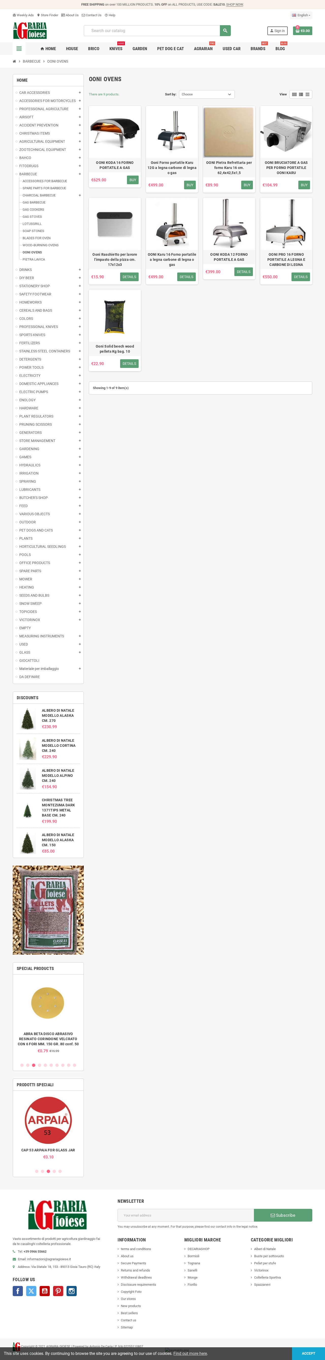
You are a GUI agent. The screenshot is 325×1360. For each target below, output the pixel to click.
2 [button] (27, 1065)
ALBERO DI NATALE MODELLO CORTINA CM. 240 (58, 745)
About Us (72, 15)
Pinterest (58, 1291)
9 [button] (68, 1065)
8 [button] (62, 1065)
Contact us (128, 1320)
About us (127, 1256)
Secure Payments (133, 1263)
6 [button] (51, 1065)
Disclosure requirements (138, 1284)
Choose (187, 94)
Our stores (128, 1299)
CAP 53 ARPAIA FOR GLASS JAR (48, 1150)
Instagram (72, 1291)
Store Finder (47, 15)
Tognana (194, 1263)
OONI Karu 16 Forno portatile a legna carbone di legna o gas (172, 259)
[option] (48, 1016)
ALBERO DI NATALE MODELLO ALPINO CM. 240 (58, 775)
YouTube (45, 1291)
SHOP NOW (234, 4)
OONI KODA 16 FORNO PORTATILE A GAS (115, 165)
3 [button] (33, 1065)
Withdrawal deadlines (136, 1277)
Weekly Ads (23, 15)
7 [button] (57, 1065)
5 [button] (45, 1065)
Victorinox (261, 1270)
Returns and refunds (135, 1270)
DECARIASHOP (198, 1249)
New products (131, 1306)
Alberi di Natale (265, 1249)
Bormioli (193, 1256)
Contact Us (93, 15)
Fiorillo (192, 1284)
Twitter (31, 1291)
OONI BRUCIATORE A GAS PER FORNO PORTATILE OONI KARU (286, 168)
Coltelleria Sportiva (267, 1277)
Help (110, 15)
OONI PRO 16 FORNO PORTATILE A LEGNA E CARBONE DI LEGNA (286, 259)
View (283, 94)
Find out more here (190, 1353)
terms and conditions (136, 1249)
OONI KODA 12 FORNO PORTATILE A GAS (229, 257)
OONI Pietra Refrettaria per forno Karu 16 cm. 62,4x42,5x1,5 (229, 168)
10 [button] (74, 1065)
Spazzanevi (262, 1284)
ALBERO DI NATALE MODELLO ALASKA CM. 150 (58, 840)
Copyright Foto (131, 1292)
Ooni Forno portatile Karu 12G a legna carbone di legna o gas (172, 168)
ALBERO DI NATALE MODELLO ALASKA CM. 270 (58, 715)
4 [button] (39, 1065)
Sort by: (170, 94)
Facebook (18, 1291)
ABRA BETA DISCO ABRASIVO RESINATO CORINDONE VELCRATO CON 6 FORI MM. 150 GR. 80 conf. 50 (48, 1039)
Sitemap (127, 1327)
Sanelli (192, 1270)
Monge (193, 1277)
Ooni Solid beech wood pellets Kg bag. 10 (115, 348)
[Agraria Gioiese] (30, 30)
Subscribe (285, 1215)
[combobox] (157, 30)
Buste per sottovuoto (269, 1256)
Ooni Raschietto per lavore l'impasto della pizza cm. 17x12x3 (114, 259)
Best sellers (129, 1313)
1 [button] (22, 1065)
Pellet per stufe (265, 1263)
